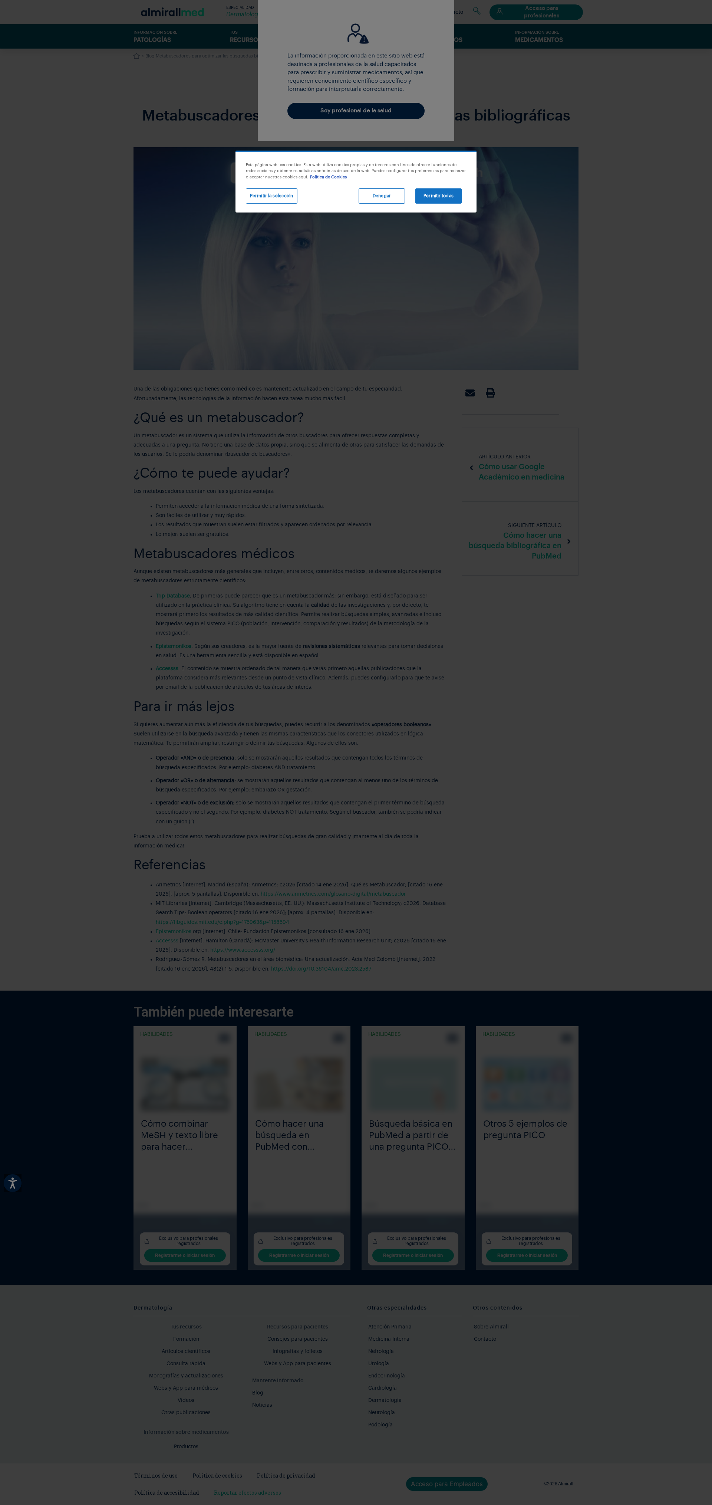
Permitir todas (438, 196)
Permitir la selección (271, 196)
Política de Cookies (328, 177)
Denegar (382, 196)
